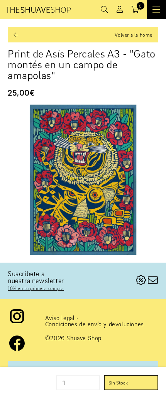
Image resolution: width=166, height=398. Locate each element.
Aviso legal (60, 318)
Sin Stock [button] (118, 382)
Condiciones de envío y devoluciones (94, 324)
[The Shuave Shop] (38, 10)
